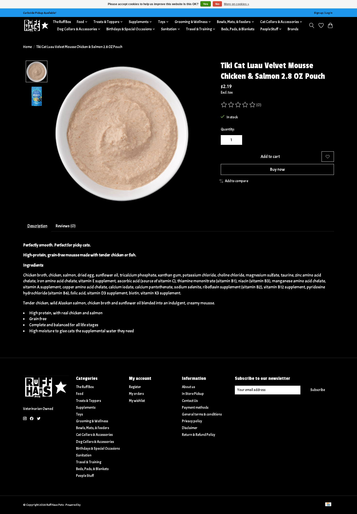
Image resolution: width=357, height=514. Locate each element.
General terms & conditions (202, 414)
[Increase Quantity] (236, 140)
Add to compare (236, 181)
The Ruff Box (62, 21)
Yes (205, 4)
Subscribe (317, 390)
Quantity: (228, 129)
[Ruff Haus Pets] (36, 25)
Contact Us (190, 401)
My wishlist (137, 401)
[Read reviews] (238, 105)
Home (27, 47)
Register (135, 387)
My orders (136, 394)
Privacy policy (192, 421)
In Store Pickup (193, 394)
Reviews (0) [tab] (65, 225)
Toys (79, 414)
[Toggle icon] (311, 25)
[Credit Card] (328, 504)
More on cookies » (236, 4)
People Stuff (85, 475)
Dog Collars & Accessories (95, 442)
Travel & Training (88, 462)
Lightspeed (88, 505)
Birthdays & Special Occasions (98, 448)
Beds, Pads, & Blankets (238, 29)
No (217, 4)
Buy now (277, 169)
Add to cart (270, 156)
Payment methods (195, 407)
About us (188, 387)
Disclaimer (189, 428)
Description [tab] (37, 225)
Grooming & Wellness (92, 421)
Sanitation (84, 455)
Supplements (85, 407)
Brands (293, 29)
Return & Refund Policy (198, 434)
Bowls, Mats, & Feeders (92, 428)
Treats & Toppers (88, 401)
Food (79, 394)
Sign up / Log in (323, 13)
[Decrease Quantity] (226, 140)
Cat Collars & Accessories (94, 434)
